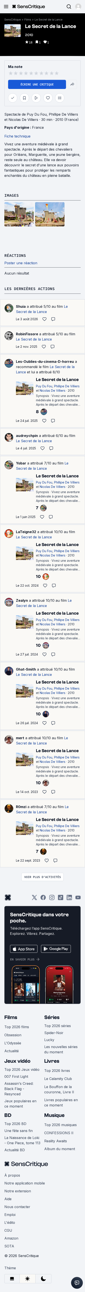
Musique (54, 1115)
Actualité (11, 1051)
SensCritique (12, 19)
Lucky (49, 1040)
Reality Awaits (55, 1141)
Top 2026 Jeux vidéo (21, 1069)
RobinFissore (27, 334)
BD (7, 1115)
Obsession (12, 1035)
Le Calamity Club (58, 1078)
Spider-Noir (53, 1033)
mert (20, 738)
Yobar (21, 463)
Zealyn (22, 600)
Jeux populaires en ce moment (20, 1103)
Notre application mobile (24, 1183)
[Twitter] (34, 899)
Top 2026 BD (15, 1124)
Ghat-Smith (26, 669)
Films (27, 19)
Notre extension (17, 1191)
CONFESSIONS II (58, 1133)
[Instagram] (51, 899)
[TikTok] (60, 899)
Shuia (21, 306)
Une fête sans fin (18, 1131)
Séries (52, 1017)
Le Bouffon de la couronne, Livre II (59, 1089)
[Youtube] (78, 899)
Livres (51, 1061)
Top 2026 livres (57, 1070)
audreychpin (27, 435)
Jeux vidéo (17, 1061)
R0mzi (21, 807)
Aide (8, 1199)
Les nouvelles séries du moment (61, 1049)
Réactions (15, 255)
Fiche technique (17, 136)
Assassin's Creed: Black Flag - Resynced (18, 1088)
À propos (12, 1175)
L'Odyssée (12, 1043)
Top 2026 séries (57, 1026)
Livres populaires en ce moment (61, 1102)
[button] (78, 6)
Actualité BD (14, 1150)
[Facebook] (43, 899)
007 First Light (16, 1076)
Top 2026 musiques (60, 1125)
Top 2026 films (16, 1027)
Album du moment (59, 1149)
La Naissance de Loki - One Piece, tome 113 (22, 1140)
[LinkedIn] (69, 899)
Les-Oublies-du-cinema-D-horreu (45, 361)
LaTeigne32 (26, 532)
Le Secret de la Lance (49, 19)
